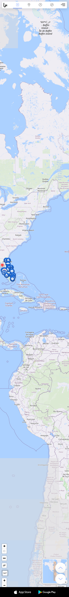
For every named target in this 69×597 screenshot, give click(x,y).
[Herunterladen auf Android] (47, 592)
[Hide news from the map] (4, 565)
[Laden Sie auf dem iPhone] (23, 592)
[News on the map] (7, 5)
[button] (12, 271)
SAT (5, 573)
